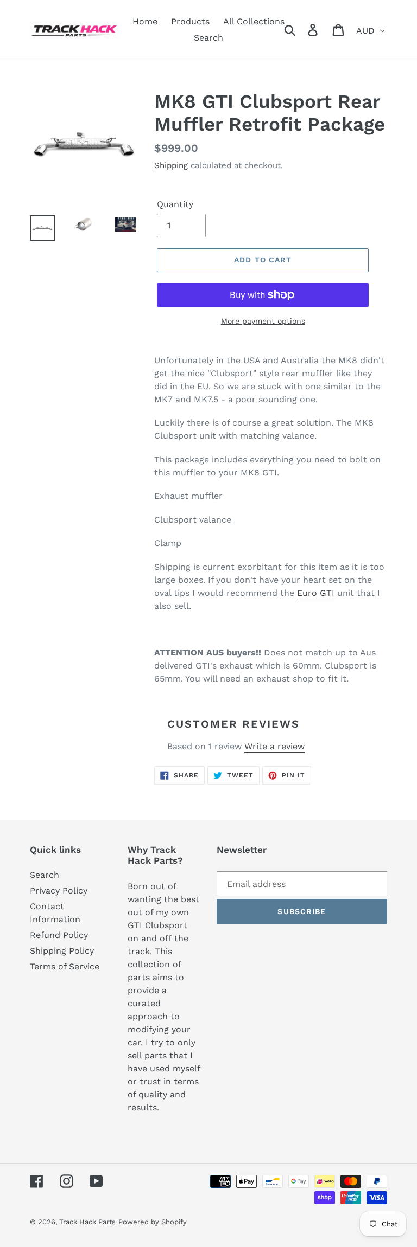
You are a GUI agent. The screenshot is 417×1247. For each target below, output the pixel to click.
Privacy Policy (58, 890)
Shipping (171, 165)
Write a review (274, 746)
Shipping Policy (62, 951)
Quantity (175, 204)
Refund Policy (59, 935)
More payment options (263, 321)
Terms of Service (64, 966)
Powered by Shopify (152, 1222)
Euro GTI (315, 593)
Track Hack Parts (87, 1222)
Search (44, 875)
